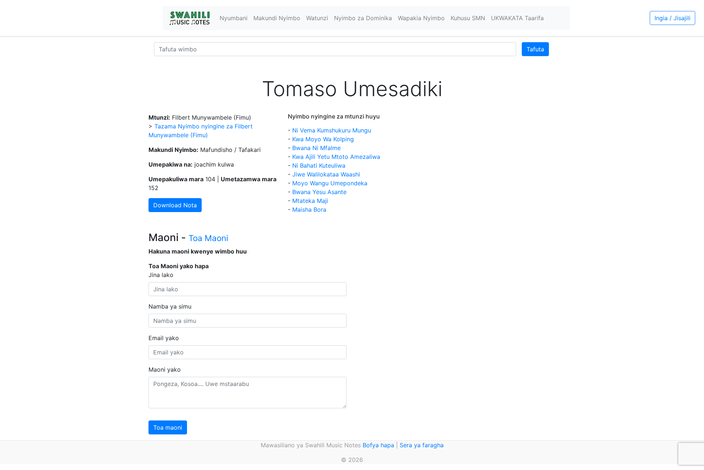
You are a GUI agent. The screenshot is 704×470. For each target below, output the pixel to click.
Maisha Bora (309, 209)
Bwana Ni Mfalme (316, 148)
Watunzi (317, 18)
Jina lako (160, 274)
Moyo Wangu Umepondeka (329, 183)
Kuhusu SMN (468, 18)
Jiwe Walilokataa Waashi (326, 174)
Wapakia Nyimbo (421, 18)
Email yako (163, 338)
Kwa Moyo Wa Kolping (323, 139)
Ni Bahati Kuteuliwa (318, 165)
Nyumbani (233, 18)
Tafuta (535, 49)
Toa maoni (167, 427)
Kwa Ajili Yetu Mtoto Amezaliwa (336, 156)
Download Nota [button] (175, 205)
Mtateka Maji (310, 200)
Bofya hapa (378, 445)
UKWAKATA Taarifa (517, 18)
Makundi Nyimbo (276, 18)
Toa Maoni (208, 238)
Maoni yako (164, 369)
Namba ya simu (169, 306)
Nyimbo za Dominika (363, 18)
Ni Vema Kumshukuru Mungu (331, 130)
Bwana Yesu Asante (319, 192)
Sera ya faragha (422, 445)
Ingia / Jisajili (672, 18)
